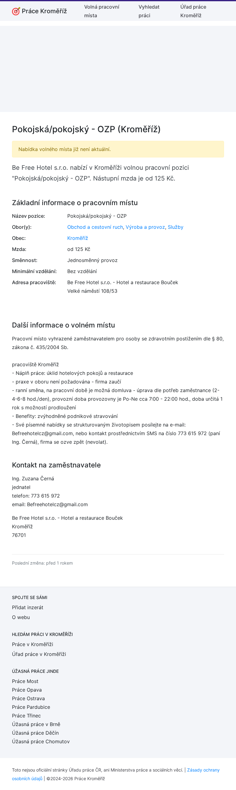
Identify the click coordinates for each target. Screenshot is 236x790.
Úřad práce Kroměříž (193, 11)
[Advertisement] (118, 69)
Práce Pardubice (31, 707)
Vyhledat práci (149, 11)
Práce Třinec (26, 716)
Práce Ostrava (28, 698)
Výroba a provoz (145, 227)
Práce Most (25, 681)
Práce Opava (27, 690)
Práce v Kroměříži (32, 644)
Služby (175, 227)
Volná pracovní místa (101, 11)
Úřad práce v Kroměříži (39, 654)
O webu (21, 617)
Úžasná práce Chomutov (41, 741)
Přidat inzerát (27, 607)
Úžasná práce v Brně (36, 724)
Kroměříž (77, 238)
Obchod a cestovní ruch (95, 227)
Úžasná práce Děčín (35, 733)
